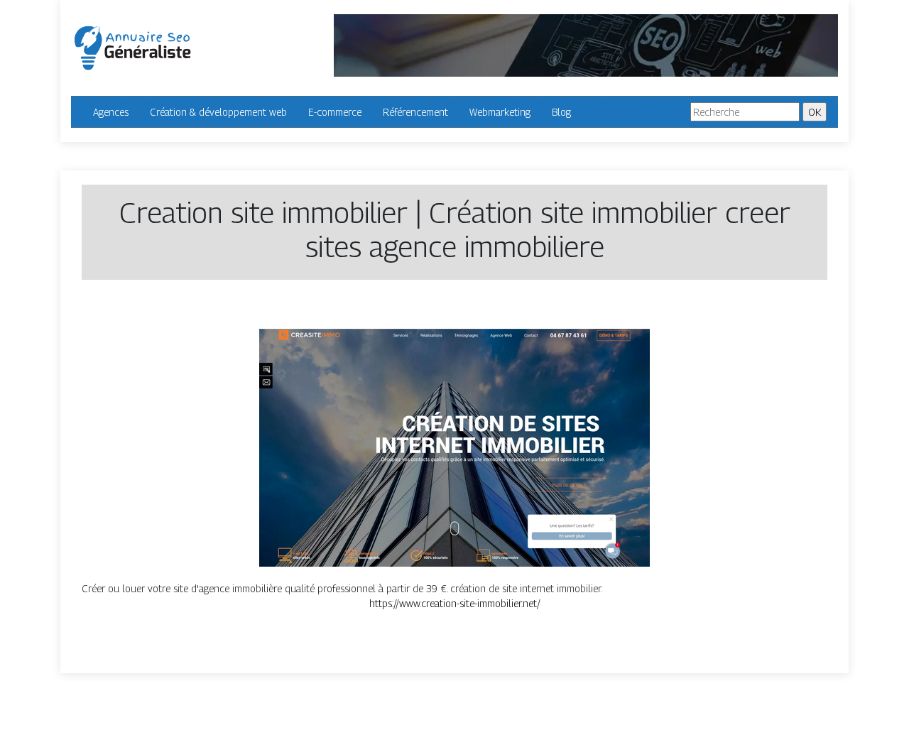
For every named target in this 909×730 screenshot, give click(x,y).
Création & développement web (218, 112)
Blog (561, 112)
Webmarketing (499, 112)
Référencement (415, 112)
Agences (111, 112)
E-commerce (334, 112)
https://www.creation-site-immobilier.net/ (454, 603)
